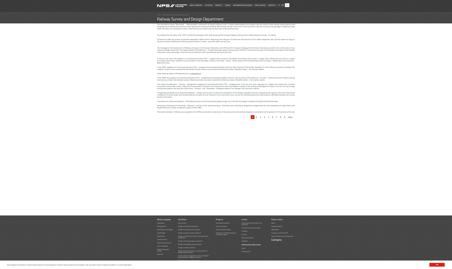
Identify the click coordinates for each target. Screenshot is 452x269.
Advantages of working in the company (252, 223)
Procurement (246, 251)
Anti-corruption (162, 246)
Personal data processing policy (282, 236)
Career (227, 5)
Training (244, 231)
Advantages (161, 233)
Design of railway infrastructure (189, 229)
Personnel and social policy (251, 228)
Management (161, 226)
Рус (283, 5)
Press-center (260, 5)
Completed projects (222, 223)
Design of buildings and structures (190, 244)
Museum (160, 254)
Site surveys (182, 223)
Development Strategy (165, 229)
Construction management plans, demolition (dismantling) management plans (193, 256)
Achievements (162, 239)
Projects (218, 5)
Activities (208, 5)
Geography (161, 223)
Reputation (161, 236)
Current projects (221, 226)
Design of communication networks (190, 241)
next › (290, 117)
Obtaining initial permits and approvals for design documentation (193, 251)
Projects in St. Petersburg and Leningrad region (226, 233)
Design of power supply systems (189, 233)
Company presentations (279, 233)
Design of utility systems (186, 247)
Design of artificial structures (188, 226)
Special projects (276, 226)
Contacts (272, 5)
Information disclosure (242, 5)
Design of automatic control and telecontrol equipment (193, 237)
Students (245, 241)
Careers (244, 234)
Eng (287, 5)
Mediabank (275, 229)
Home (159, 15)
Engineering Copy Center (163, 250)
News (273, 223)
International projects (223, 229)
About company (196, 5)
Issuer (244, 248)
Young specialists (248, 238)
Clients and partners (164, 243)
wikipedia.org (196, 73)
